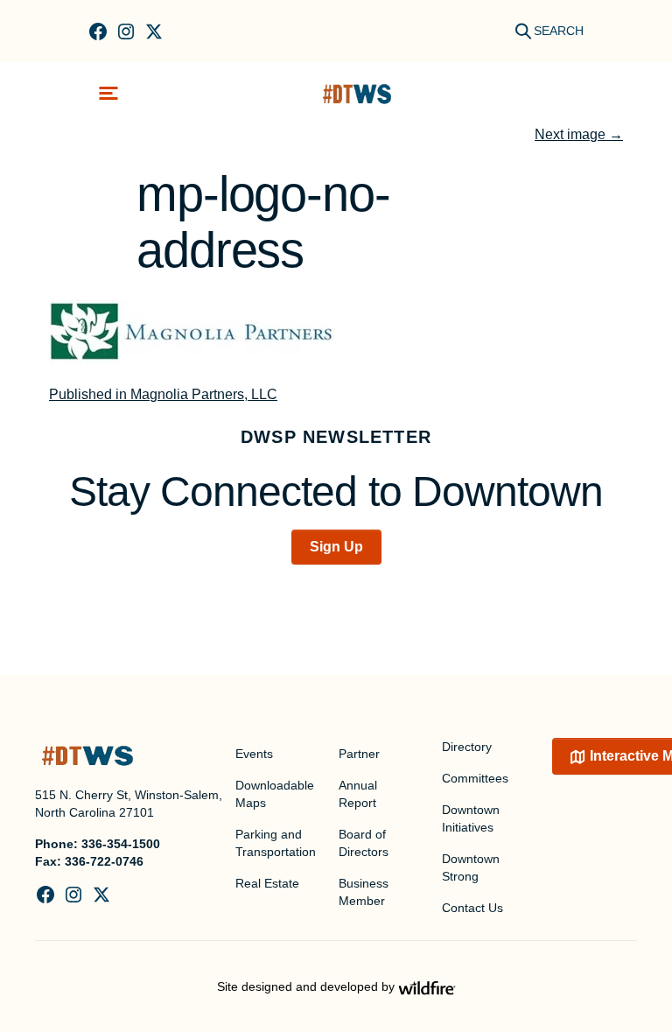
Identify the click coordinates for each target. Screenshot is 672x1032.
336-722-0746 (104, 861)
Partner (359, 754)
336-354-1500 (120, 844)
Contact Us (472, 908)
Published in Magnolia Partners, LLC (163, 394)
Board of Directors (363, 843)
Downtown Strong (471, 867)
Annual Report (358, 794)
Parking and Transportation (275, 843)
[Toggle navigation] (109, 93)
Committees (475, 778)
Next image (579, 134)
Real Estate (267, 883)
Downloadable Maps (274, 794)
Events (254, 754)
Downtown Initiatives (471, 818)
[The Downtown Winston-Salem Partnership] (357, 93)
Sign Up (336, 546)
